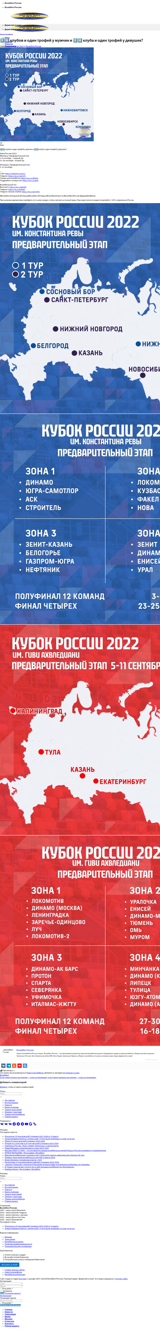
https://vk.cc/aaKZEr (18, 187)
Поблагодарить (11, 1117)
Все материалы (11, 1102)
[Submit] (1, 1181)
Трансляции (10, 1239)
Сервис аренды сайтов (15, 1270)
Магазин (8, 1237)
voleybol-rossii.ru (151, 1060)
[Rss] (14, 1066)
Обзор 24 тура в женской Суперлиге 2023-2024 (25, 1141)
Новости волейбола (6, 34)
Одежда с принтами (13, 1112)
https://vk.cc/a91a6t (16, 189)
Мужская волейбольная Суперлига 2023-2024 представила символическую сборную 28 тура (44, 1155)
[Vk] (3, 1066)
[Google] (25, 1066)
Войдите (3, 1087)
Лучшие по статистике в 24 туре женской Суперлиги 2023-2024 (31, 1143)
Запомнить (7, 1291)
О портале (9, 1321)
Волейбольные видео (14, 1242)
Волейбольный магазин (15, 1274)
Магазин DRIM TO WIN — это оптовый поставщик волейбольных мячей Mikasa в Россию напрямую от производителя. (55, 1150)
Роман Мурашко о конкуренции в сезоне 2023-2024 (27, 1148)
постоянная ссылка (71, 1073)
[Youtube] (19, 1066)
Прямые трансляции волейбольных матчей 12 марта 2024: (30, 1157)
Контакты (9, 1323)
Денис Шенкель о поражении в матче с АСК (23, 1160)
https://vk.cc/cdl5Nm (29, 178)
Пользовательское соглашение (18, 1246)
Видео (8, 1316)
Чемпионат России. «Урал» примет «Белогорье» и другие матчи (32, 1146)
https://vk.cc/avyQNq (31, 191)
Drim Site (22, 1279)
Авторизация (5, 1295)
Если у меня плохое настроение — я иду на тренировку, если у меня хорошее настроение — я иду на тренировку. (48, 1077)
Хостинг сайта (121, 1279)
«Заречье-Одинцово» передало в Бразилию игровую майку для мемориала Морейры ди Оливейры (47, 1164)
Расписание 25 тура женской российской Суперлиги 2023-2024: (32, 1162)
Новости (9, 44)
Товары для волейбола (15, 1114)
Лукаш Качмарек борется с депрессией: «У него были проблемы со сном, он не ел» (40, 1139)
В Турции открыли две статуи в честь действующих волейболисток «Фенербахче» (39, 1167)
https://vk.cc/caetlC (31, 180)
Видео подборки (12, 1107)
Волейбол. (4, 1075)
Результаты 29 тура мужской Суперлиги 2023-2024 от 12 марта (31, 1136)
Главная (8, 1309)
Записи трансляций (13, 1109)
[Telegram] (9, 1066)
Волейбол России (33, 46)
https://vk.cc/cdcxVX (17, 176)
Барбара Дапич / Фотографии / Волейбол (22, 1169)
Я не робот (7, 1288)
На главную (10, 1100)
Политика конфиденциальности (18, 1244)
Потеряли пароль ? (13, 1293)
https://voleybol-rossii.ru (15, 173)
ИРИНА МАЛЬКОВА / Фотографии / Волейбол (24, 1153)
